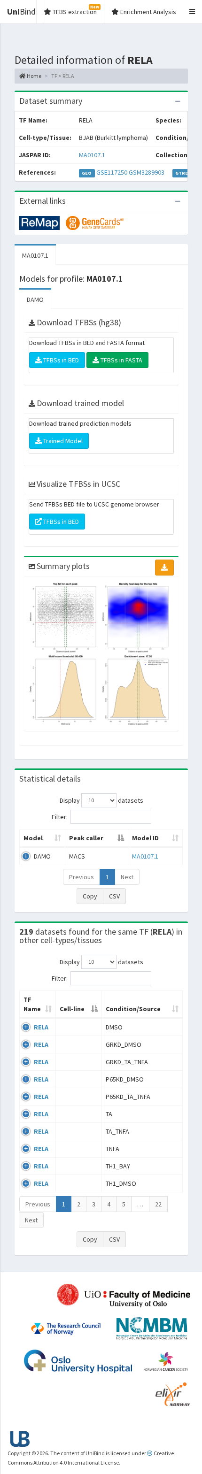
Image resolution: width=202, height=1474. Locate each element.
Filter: (60, 816)
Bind (21, 11)
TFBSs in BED (60, 360)
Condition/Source (133, 1009)
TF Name (32, 1004)
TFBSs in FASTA (120, 360)
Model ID (145, 838)
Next (127, 877)
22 (158, 1204)
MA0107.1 (92, 155)
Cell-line (72, 1009)
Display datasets (101, 800)
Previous (81, 877)
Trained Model (62, 441)
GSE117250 (111, 172)
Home (33, 75)
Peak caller (86, 838)
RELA (41, 1027)
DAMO (35, 299)
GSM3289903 (146, 172)
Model (33, 838)
